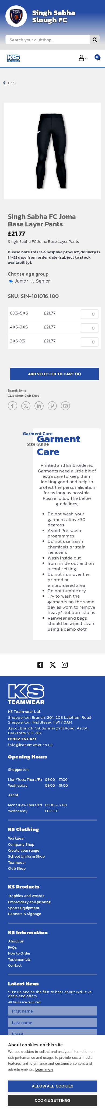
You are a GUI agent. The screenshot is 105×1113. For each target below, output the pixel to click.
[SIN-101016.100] (52, 151)
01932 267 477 (22, 739)
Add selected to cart (54, 374)
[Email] (65, 405)
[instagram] (65, 666)
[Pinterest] (52, 405)
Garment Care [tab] (37, 433)
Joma (23, 390)
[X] (25, 405)
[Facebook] (12, 405)
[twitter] (52, 666)
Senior (43, 280)
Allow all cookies (52, 1086)
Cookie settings (52, 1100)
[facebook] (40, 665)
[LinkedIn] (39, 405)
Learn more (44, 1069)
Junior (21, 280)
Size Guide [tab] (38, 443)
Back (12, 83)
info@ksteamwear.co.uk (30, 745)
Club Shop (32, 395)
